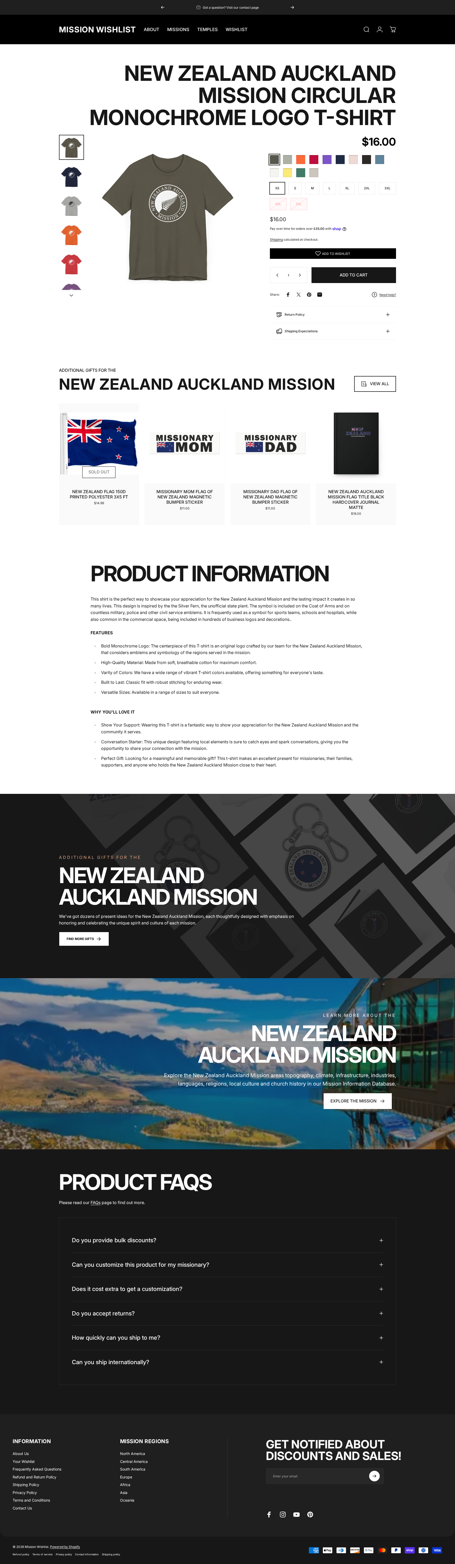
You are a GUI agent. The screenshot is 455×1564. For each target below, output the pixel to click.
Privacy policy (64, 1554)
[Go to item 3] (71, 205)
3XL (387, 188)
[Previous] (163, 7)
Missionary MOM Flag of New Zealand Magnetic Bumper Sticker (184, 497)
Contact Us (22, 1508)
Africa (125, 1484)
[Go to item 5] (71, 263)
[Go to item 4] (71, 234)
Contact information (87, 1554)
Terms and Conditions (31, 1500)
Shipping (276, 239)
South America (132, 1469)
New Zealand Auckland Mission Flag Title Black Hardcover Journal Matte (356, 499)
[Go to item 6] (71, 293)
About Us (21, 1453)
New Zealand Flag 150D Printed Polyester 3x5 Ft (99, 494)
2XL (367, 188)
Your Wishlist (24, 1461)
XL (347, 188)
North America (132, 1453)
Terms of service (42, 1554)
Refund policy (21, 1554)
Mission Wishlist (97, 29)
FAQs (96, 1202)
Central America (134, 1461)
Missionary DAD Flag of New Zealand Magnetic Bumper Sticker (270, 497)
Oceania (127, 1500)
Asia (123, 1492)
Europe (126, 1477)
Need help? (387, 295)
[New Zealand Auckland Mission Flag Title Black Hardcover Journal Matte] (356, 443)
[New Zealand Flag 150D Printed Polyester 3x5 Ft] (99, 443)
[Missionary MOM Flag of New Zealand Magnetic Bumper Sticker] (185, 443)
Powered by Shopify (65, 1547)
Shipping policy (111, 1554)
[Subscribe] (374, 1476)
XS (277, 188)
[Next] (292, 7)
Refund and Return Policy (34, 1477)
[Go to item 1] (71, 176)
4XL (278, 204)
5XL (299, 204)
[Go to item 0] (71, 147)
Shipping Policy (26, 1484)
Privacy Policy (25, 1492)
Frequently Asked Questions (37, 1469)
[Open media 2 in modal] (168, 215)
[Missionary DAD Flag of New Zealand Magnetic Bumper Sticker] (270, 443)
